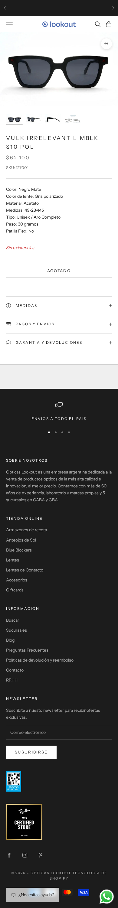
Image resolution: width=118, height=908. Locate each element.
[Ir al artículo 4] (72, 119)
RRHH (12, 680)
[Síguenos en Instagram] (25, 855)
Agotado (59, 270)
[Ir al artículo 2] (33, 119)
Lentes (12, 560)
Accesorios (16, 580)
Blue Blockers (19, 550)
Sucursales (16, 630)
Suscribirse (31, 752)
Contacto (15, 670)
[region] (59, 411)
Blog (10, 640)
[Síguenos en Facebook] (9, 855)
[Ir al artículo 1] (14, 119)
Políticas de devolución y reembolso (40, 660)
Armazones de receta (26, 529)
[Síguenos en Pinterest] (41, 855)
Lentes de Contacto (24, 570)
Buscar (12, 620)
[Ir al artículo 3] (53, 119)
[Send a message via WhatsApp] (106, 896)
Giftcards (15, 590)
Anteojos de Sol (21, 540)
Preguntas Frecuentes (27, 650)
